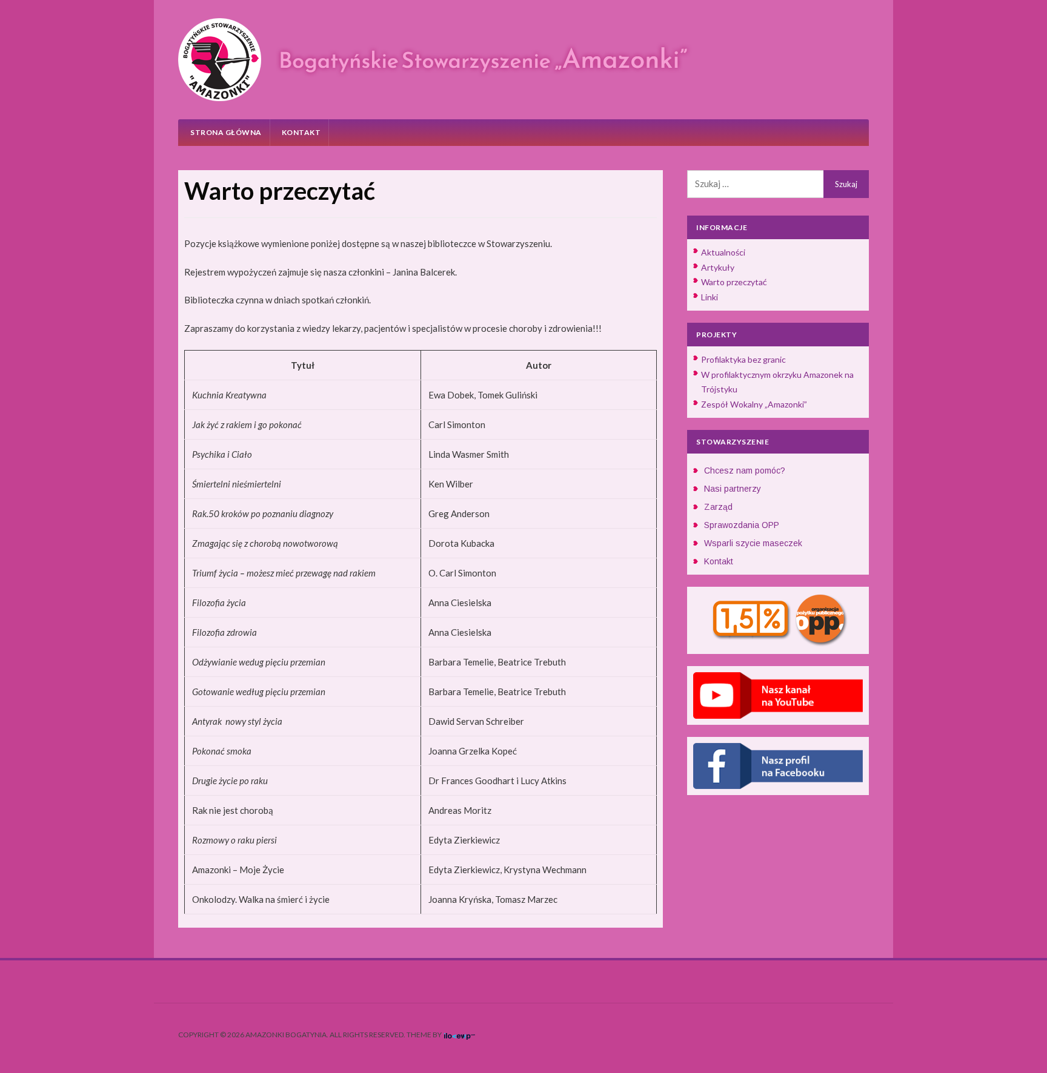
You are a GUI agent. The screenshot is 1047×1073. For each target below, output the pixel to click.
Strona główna (226, 132)
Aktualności (723, 252)
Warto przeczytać (734, 282)
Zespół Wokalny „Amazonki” (754, 404)
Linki (709, 297)
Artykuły (717, 267)
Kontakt (301, 132)
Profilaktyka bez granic (743, 359)
